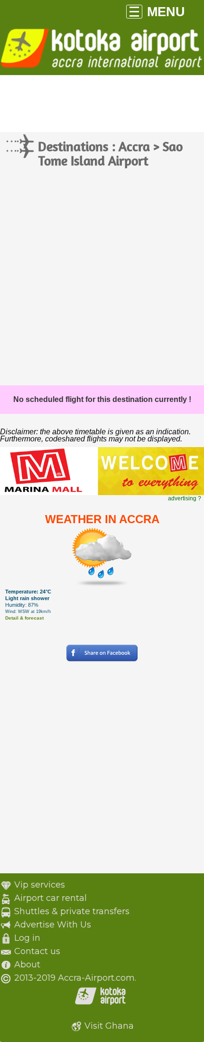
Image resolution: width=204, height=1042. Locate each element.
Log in (27, 938)
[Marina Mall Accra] (102, 493)
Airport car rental (50, 898)
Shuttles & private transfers (72, 911)
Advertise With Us (52, 924)
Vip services (39, 884)
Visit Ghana (109, 1026)
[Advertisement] (102, 278)
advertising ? (184, 498)
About (27, 964)
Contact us (37, 951)
